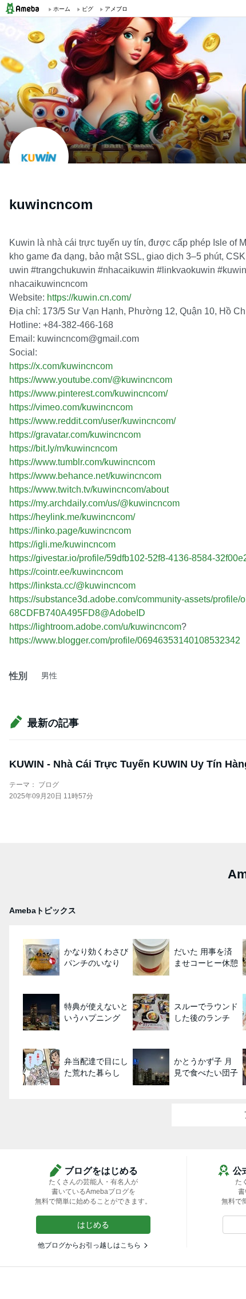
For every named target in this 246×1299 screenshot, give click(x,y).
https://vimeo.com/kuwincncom (71, 407)
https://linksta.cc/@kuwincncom (72, 585)
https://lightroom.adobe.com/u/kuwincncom (95, 626)
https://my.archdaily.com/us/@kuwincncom (94, 503)
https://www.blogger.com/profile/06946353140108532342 (124, 640)
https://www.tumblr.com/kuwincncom (82, 462)
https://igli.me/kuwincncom (62, 544)
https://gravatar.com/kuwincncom (75, 434)
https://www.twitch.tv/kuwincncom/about (89, 489)
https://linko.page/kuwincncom (70, 530)
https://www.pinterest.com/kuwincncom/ (88, 393)
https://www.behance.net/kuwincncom (85, 476)
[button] (93, 1225)
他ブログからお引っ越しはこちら (89, 1245)
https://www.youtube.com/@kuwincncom (90, 380)
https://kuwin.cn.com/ (89, 297)
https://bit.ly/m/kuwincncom (63, 448)
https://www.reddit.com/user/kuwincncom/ (92, 421)
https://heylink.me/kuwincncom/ (72, 517)
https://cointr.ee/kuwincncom (66, 572)
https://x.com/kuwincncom (61, 366)
